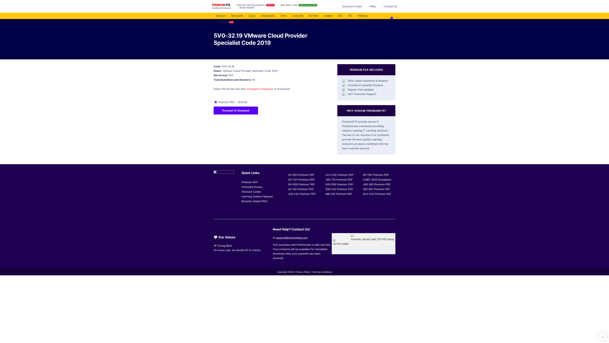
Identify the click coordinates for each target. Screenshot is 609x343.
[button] (602, 337)
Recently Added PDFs (255, 201)
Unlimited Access (252, 186)
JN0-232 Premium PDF (302, 193)
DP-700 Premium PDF (376, 174)
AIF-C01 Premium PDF (301, 179)
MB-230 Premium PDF (339, 193)
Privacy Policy (302, 272)
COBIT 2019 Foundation (377, 179)
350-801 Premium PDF (376, 189)
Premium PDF (250, 182)
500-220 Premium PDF (339, 189)
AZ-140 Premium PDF (301, 189)
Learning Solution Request (257, 196)
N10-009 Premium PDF (339, 184)
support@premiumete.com (292, 237)
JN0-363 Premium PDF (377, 184)
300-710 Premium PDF (339, 179)
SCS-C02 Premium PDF (377, 193)
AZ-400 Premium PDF (301, 174)
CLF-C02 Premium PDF (340, 174)
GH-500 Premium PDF (301, 184)
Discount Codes (251, 191)
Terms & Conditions (322, 272)
